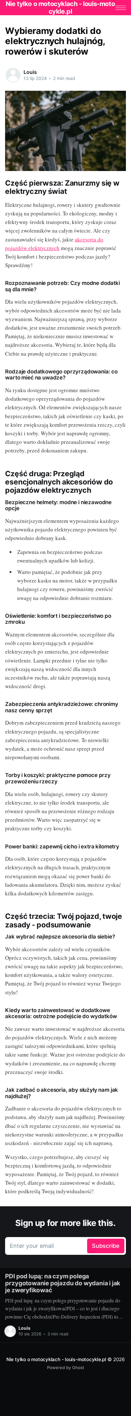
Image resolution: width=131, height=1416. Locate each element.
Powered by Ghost (65, 1367)
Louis (30, 72)
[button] (120, 8)
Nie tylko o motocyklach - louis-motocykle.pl (56, 1359)
